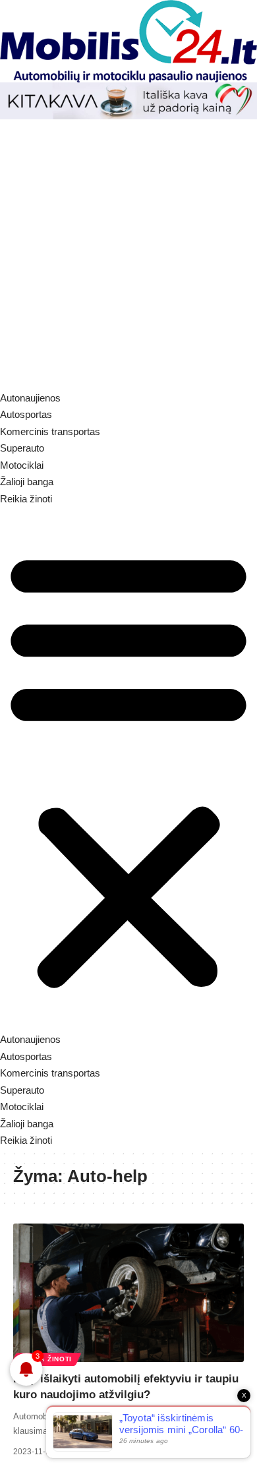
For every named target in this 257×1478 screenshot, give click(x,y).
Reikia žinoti (46, 1359)
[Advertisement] (128, 254)
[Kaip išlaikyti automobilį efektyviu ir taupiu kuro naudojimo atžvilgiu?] (128, 1293)
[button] (128, 769)
